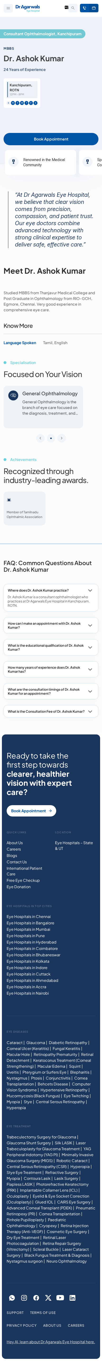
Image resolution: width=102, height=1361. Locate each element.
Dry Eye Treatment (23, 1237)
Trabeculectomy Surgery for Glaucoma (41, 1136)
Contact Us (17, 862)
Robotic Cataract (72, 1160)
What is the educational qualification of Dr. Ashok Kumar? (46, 647)
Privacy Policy (22, 1325)
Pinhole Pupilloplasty (25, 1219)
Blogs (12, 855)
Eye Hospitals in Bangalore (30, 923)
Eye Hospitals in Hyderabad (31, 942)
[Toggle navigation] (8, 8)
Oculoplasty (18, 1196)
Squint (75, 1066)
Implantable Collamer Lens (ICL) (49, 1190)
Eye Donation (19, 886)
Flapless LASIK (19, 1184)
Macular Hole (18, 1054)
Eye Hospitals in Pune (26, 935)
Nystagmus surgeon (25, 1261)
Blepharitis (79, 1072)
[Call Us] (84, 8)
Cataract (15, 1042)
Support (15, 1313)
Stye (28, 1101)
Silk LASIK (63, 1142)
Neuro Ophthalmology (66, 1261)
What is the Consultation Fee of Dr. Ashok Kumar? (46, 711)
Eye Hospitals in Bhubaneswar (33, 955)
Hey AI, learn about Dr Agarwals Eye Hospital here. (51, 1341)
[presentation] (40, 438)
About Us (15, 842)
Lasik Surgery (66, 1178)
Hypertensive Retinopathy (64, 1089)
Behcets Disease (53, 1083)
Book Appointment (93, 8)
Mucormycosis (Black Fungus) (33, 1095)
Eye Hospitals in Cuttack (29, 974)
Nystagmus (17, 1078)
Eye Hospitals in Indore (27, 967)
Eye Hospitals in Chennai (29, 916)
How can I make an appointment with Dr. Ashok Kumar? (44, 625)
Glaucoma (35, 1042)
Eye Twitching (76, 1095)
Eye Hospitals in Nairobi (28, 993)
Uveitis (13, 1072)
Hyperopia (16, 1107)
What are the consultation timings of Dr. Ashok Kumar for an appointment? (44, 691)
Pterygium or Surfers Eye (44, 1072)
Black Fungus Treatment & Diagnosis (56, 1255)
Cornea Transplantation (59, 1213)
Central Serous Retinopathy (60, 1101)
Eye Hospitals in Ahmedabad (32, 980)
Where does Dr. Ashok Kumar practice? (38, 590)
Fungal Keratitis (66, 1048)
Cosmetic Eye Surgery (67, 1231)
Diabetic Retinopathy (68, 1042)
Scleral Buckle (46, 1249)
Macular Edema (51, 1066)
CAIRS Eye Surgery (74, 1201)
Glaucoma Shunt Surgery (29, 1142)
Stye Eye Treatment (24, 1172)
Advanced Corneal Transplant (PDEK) (39, 1207)
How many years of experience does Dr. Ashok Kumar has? (44, 669)
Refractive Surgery (62, 1172)
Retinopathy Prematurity (55, 1054)
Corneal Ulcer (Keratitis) (28, 1048)
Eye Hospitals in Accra (26, 986)
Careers (14, 849)
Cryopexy (48, 1225)
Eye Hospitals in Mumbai (28, 929)
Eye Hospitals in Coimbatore (32, 948)
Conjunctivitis (58, 1078)
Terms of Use (43, 1313)
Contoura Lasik (37, 1178)
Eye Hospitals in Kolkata (28, 961)
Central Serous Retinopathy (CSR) (37, 1166)
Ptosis (36, 1078)
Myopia (13, 1101)
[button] (51, 438)
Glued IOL (44, 1201)
